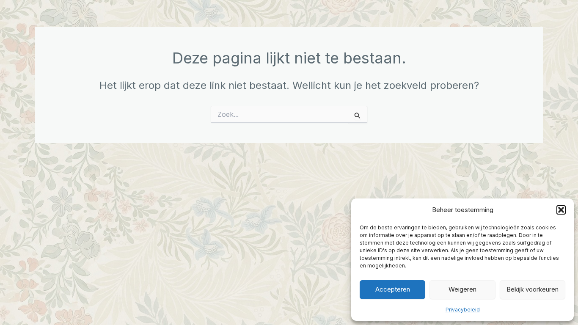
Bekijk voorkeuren (532, 289)
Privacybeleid (463, 309)
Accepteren (392, 289)
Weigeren (462, 289)
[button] (561, 210)
